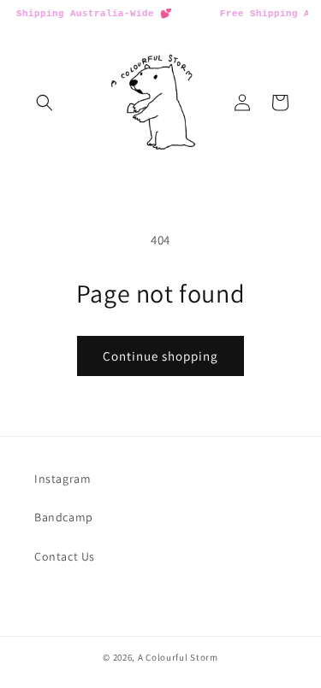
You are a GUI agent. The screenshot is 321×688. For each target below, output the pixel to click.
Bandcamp (63, 517)
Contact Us (64, 556)
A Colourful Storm (178, 657)
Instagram (62, 478)
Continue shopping (160, 356)
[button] (44, 102)
